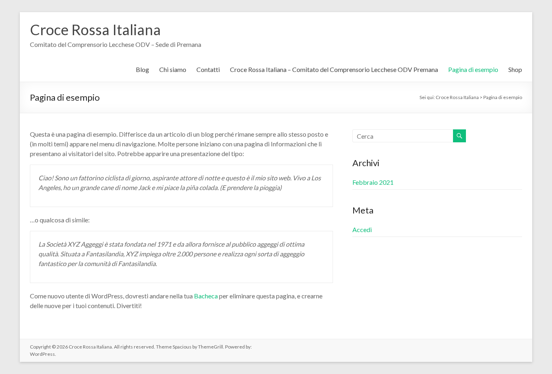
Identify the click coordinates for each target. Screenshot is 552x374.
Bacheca (206, 296)
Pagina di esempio (473, 69)
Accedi (362, 229)
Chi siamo (172, 69)
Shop (515, 69)
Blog (142, 69)
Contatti (208, 69)
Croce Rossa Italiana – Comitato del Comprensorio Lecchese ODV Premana (334, 69)
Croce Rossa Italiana (95, 29)
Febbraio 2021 (373, 182)
